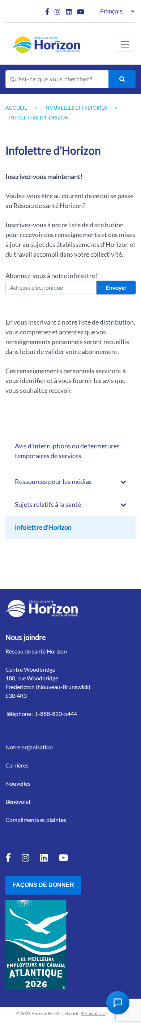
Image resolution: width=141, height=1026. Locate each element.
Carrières (17, 765)
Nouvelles (17, 783)
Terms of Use (93, 1013)
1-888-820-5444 (56, 713)
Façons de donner (43, 885)
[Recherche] (122, 79)
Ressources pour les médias (53, 481)
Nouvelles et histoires (76, 108)
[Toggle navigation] (125, 44)
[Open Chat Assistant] (117, 1002)
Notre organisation (29, 747)
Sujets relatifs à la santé (48, 504)
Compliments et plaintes (35, 819)
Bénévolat (18, 801)
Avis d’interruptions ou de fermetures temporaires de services (67, 451)
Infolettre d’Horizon (43, 527)
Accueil (16, 108)
